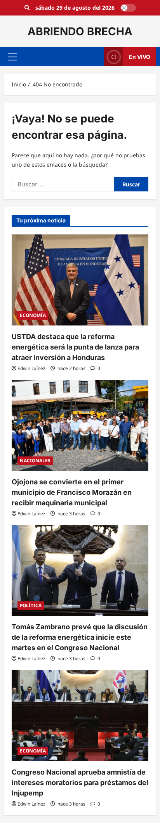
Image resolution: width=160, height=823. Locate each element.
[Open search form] (27, 7)
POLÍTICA (31, 605)
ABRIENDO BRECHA (80, 31)
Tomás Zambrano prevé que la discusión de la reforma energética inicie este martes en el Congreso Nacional (80, 637)
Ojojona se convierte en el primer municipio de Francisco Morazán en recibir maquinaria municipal (72, 492)
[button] (12, 57)
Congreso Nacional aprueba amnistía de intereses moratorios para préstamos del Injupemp (80, 782)
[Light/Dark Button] (128, 8)
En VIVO (139, 56)
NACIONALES (35, 460)
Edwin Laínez (31, 368)
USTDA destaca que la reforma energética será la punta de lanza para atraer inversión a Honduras (75, 347)
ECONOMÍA (33, 315)
